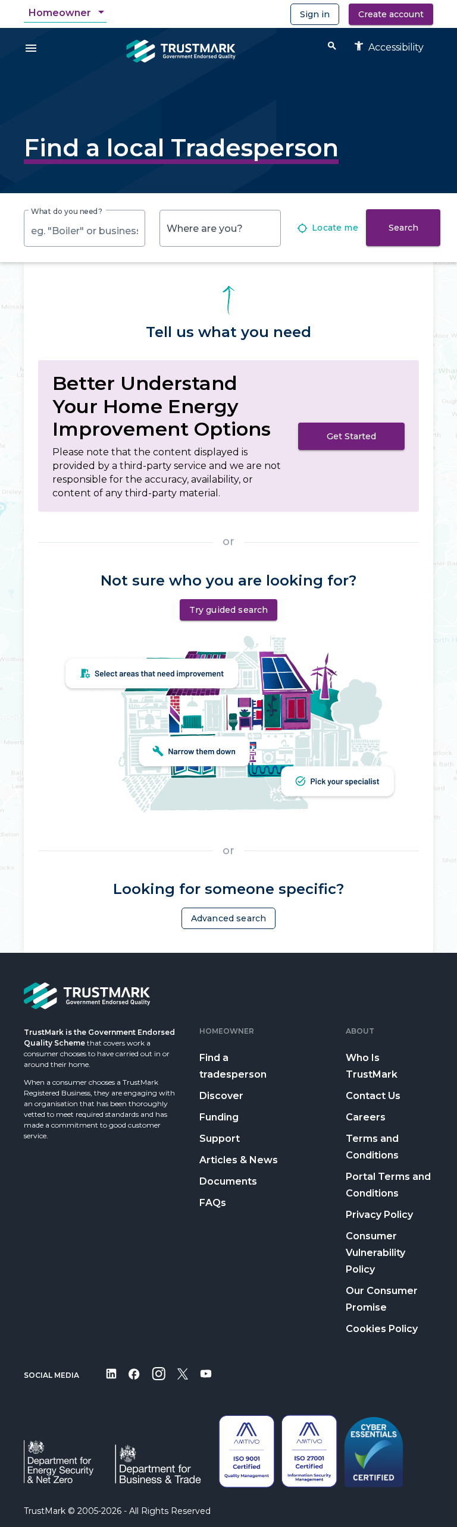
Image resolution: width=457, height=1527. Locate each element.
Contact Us (373, 1095)
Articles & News (238, 1160)
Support (219, 1138)
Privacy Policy (379, 1214)
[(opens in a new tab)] (111, 1381)
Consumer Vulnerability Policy (375, 1252)
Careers (366, 1117)
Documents (228, 1181)
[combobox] (68, 13)
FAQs (212, 1202)
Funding (219, 1117)
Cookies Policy (382, 1328)
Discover (221, 1095)
